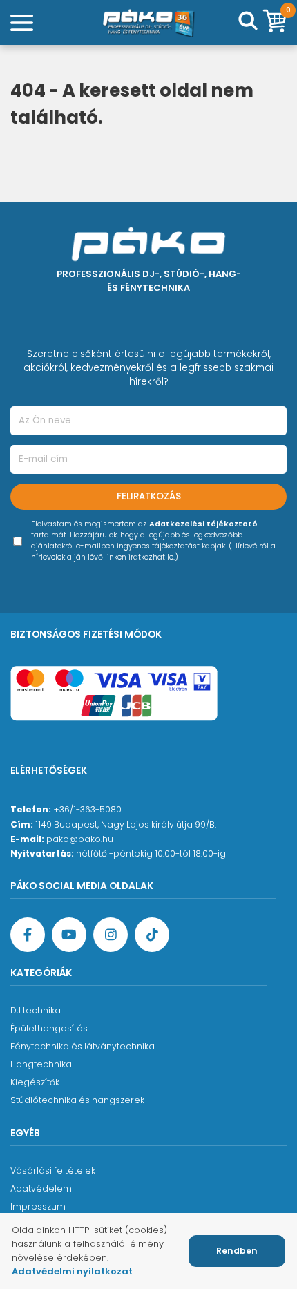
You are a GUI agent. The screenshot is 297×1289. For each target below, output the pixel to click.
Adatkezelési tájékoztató (203, 524)
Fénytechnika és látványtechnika (82, 1046)
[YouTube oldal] (69, 934)
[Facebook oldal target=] (27, 934)
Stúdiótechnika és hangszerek (77, 1100)
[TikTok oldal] (152, 934)
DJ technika (35, 1010)
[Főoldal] (148, 23)
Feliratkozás (149, 496)
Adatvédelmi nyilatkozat (72, 1271)
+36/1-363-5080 (87, 809)
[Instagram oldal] (110, 934)
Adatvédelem (41, 1188)
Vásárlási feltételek (52, 1170)
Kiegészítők (34, 1082)
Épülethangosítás (49, 1028)
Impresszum (38, 1206)
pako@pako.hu (79, 839)
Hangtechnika (41, 1064)
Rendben (237, 1251)
